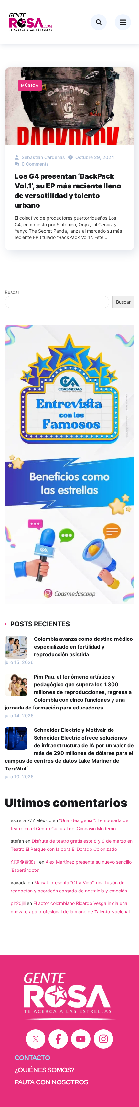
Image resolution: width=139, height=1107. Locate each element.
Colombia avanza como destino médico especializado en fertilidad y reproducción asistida (83, 647)
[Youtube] (81, 1039)
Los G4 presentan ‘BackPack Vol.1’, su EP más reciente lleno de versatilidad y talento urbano (68, 190)
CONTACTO (32, 1057)
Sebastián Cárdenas (42, 157)
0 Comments (34, 163)
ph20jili (18, 903)
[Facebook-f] (58, 1039)
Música (30, 85)
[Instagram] (103, 1039)
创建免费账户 (24, 862)
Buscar (12, 292)
